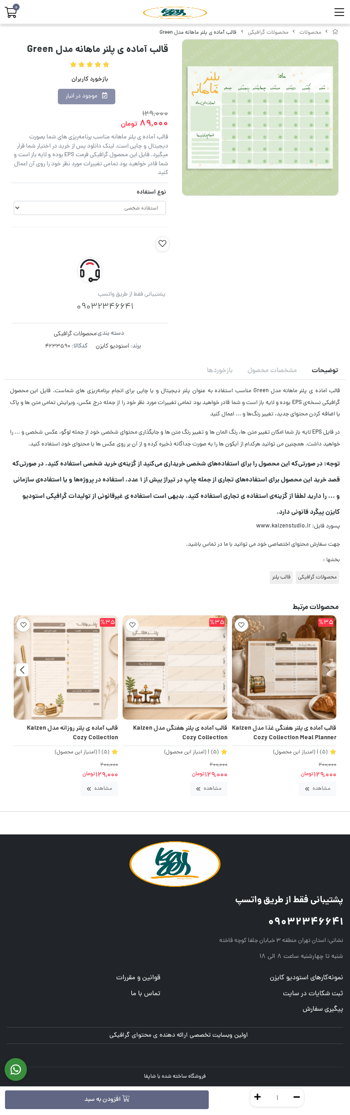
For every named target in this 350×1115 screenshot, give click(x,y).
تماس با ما (145, 994)
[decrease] (296, 1097)
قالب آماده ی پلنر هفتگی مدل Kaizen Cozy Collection (180, 733)
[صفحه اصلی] (335, 33)
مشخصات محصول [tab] (272, 371)
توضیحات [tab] (325, 371)
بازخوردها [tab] (220, 371)
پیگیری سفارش (323, 1009)
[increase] (257, 1097)
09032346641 (305, 923)
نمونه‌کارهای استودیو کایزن (306, 978)
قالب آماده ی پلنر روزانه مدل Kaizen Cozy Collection (72, 733)
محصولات (310, 33)
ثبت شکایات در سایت (313, 994)
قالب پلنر (281, 577)
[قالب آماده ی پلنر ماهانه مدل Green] (175, 864)
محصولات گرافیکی (268, 33)
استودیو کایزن (112, 346)
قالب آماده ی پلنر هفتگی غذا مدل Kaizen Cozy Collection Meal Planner (284, 733)
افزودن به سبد (103, 1100)
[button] (328, 670)
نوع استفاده (151, 192)
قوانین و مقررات (138, 978)
